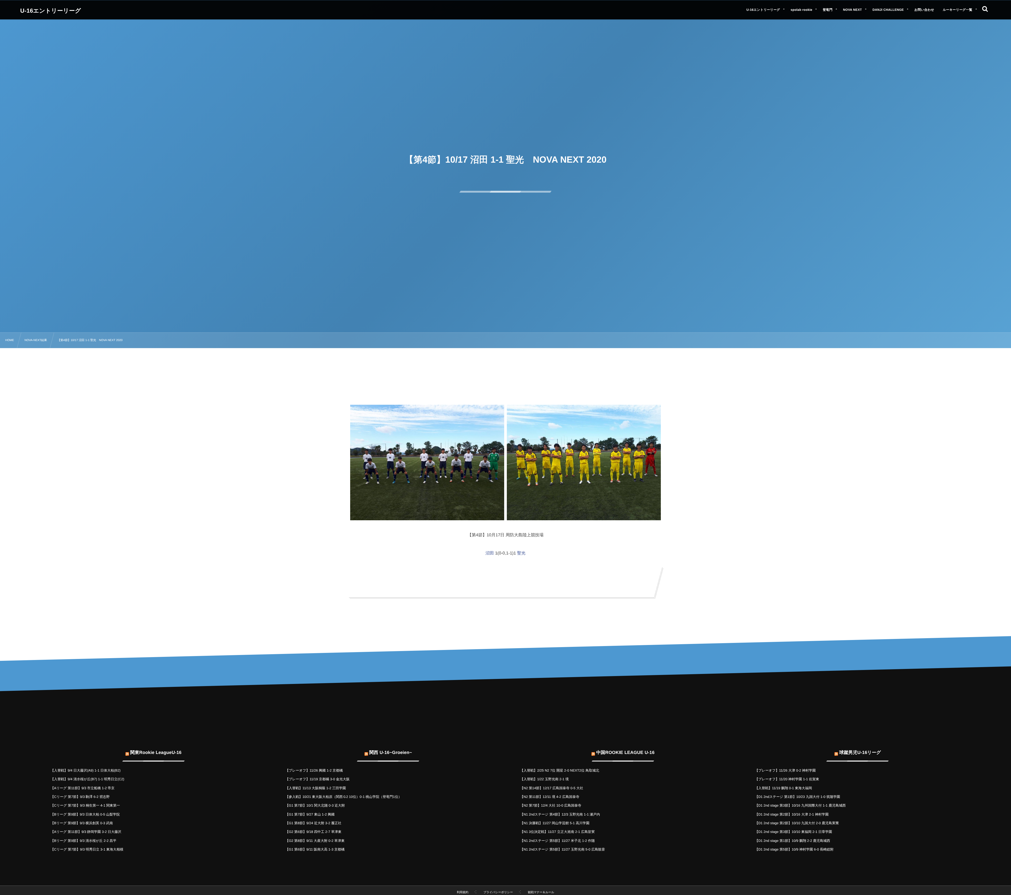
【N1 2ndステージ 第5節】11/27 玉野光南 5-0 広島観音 (562, 849)
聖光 (521, 553)
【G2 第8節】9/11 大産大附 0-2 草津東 (315, 841)
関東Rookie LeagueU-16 (155, 752)
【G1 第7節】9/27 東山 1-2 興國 (310, 814)
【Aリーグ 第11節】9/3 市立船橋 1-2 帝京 (83, 788)
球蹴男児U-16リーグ (860, 752)
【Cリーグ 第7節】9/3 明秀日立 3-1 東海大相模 (87, 849)
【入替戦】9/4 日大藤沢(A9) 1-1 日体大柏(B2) (86, 770)
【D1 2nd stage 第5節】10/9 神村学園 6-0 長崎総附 (794, 849)
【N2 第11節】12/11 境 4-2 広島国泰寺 (549, 797)
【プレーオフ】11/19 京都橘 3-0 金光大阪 (317, 779)
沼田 (489, 553)
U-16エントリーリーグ (50, 11)
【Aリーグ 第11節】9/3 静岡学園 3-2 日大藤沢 (86, 832)
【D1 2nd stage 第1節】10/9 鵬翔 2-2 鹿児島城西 (792, 841)
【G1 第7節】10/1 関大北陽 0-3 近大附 (315, 805)
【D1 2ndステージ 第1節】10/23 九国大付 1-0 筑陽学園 (797, 797)
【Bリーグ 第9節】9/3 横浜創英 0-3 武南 (82, 823)
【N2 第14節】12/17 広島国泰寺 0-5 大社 (551, 788)
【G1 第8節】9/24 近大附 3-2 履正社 (313, 823)
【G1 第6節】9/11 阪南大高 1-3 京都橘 (315, 849)
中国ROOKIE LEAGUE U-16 (625, 752)
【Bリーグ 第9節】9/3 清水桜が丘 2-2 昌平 (83, 841)
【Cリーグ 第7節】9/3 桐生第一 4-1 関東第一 (85, 805)
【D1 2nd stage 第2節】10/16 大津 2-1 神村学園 (792, 814)
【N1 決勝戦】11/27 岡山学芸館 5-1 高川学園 (554, 823)
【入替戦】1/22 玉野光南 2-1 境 (544, 779)
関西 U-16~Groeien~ (390, 752)
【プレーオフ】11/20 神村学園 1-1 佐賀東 (787, 779)
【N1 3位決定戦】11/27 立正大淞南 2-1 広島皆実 (557, 832)
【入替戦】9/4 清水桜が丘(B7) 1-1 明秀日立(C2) (87, 779)
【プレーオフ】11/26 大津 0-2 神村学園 (785, 770)
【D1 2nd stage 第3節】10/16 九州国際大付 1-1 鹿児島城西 (800, 805)
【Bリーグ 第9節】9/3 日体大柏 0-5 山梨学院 (85, 814)
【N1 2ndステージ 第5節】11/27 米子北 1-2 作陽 (557, 841)
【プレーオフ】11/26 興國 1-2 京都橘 (314, 770)
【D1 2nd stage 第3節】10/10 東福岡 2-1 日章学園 (793, 832)
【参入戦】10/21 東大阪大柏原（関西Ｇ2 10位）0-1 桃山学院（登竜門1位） (343, 797)
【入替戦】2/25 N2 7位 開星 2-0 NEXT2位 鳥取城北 (559, 770)
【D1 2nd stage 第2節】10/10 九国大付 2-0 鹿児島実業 (797, 823)
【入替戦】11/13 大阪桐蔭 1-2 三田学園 (315, 788)
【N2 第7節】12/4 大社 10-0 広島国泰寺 (550, 805)
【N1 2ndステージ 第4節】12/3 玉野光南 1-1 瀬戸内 (560, 814)
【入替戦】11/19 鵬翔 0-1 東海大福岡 (783, 788)
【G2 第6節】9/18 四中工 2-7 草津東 (313, 832)
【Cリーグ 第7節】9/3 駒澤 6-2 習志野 (80, 797)
